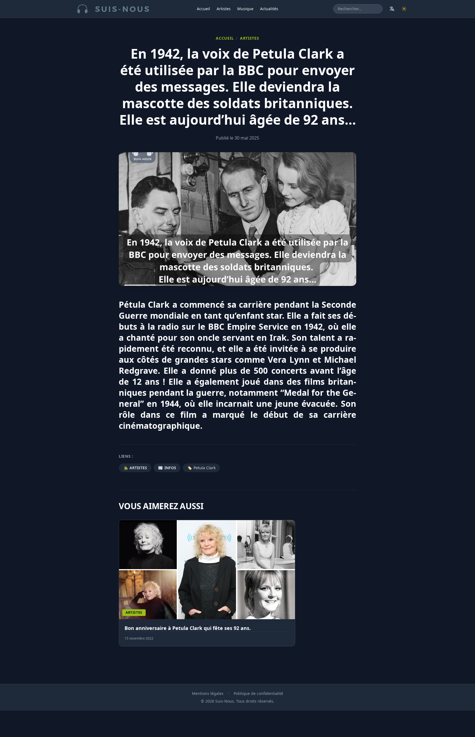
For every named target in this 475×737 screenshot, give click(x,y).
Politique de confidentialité (258, 693)
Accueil (203, 8)
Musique (245, 8)
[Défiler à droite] (354, 586)
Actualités (269, 8)
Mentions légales (207, 693)
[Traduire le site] (392, 9)
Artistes (224, 8)
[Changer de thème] (404, 9)
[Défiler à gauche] (121, 586)
